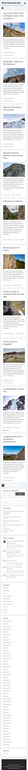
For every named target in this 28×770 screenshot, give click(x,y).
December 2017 (6, 688)
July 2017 (5, 693)
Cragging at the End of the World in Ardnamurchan (12, 439)
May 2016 (5, 709)
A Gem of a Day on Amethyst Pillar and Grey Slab (13, 294)
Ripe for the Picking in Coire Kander (11, 520)
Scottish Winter (9, 144)
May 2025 (5, 623)
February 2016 (6, 715)
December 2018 (6, 674)
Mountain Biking (7, 596)
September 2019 (7, 666)
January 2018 (6, 685)
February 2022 (6, 653)
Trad (14, 52)
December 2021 (6, 656)
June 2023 (5, 637)
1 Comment (6, 430)
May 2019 (5, 669)
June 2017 (5, 696)
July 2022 (5, 648)
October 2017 (6, 691)
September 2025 (7, 621)
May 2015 (5, 725)
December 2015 (6, 717)
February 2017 (6, 699)
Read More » (7, 48)
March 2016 (5, 712)
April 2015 (5, 728)
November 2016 (6, 701)
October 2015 (6, 720)
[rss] (2, 8)
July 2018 (5, 677)
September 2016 (7, 704)
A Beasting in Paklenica (13, 201)
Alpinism (6, 380)
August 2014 (6, 744)
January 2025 (6, 626)
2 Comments (21, 333)
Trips (8, 195)
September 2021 (7, 658)
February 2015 (6, 733)
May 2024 (5, 631)
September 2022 (7, 642)
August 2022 (6, 645)
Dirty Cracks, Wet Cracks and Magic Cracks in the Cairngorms (13, 16)
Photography (9, 427)
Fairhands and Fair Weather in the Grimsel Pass (13, 155)
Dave (7, 541)
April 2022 (5, 650)
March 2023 (5, 640)
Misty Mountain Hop (11, 3)
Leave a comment (8, 55)
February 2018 (6, 682)
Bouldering (5, 590)
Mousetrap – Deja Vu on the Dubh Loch (12, 516)
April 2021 (5, 664)
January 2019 (6, 672)
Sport (5, 239)
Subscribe (20, 493)
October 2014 (6, 739)
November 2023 (7, 634)
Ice (5, 144)
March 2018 (5, 680)
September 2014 (7, 741)
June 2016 (5, 707)
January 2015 (6, 736)
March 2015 (5, 731)
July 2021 (5, 661)
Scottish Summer (8, 52)
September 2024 (7, 629)
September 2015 (7, 723)
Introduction (13, 560)
